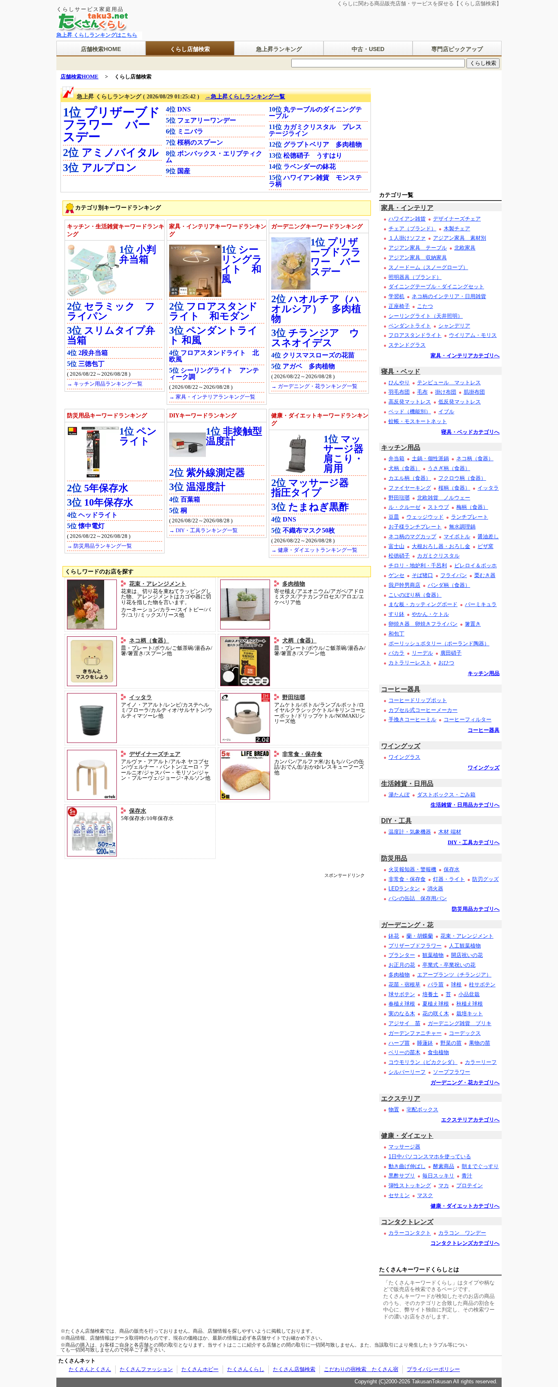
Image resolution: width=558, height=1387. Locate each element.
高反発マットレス (409, 402)
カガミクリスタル (438, 556)
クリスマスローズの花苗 (319, 355)
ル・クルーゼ (404, 507)
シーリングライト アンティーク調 (214, 373)
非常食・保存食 (302, 754)
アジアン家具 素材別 (459, 238)
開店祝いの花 (467, 955)
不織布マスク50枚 (309, 530)
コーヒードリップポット (417, 700)
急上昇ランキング (279, 49)
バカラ (396, 653)
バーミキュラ (481, 604)
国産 (183, 170)
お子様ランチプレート (415, 527)
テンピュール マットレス (449, 382)
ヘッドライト (98, 514)
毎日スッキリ (438, 1176)
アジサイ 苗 (404, 1023)
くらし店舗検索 (190, 49)
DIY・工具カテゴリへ (474, 842)
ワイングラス (404, 757)
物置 (393, 1109)
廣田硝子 (451, 653)
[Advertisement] (215, 896)
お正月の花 (401, 965)
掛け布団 (445, 392)
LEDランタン (404, 888)
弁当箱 (396, 458)
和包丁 (396, 634)
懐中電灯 (91, 525)
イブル (446, 411)
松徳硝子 (399, 556)
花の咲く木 (435, 1013)
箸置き (473, 624)
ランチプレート (469, 517)
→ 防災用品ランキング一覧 (99, 546)
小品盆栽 (469, 994)
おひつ (446, 663)
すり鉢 (396, 614)
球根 (456, 984)
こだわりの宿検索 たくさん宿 (361, 1369)
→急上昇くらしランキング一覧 (245, 96)
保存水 (137, 810)
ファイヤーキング (409, 488)
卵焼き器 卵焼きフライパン (423, 624)
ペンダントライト (409, 326)
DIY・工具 (396, 820)
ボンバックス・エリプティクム (214, 156)
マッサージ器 (404, 1147)
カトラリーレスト (409, 663)
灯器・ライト (449, 879)
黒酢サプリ (401, 1176)
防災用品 (394, 858)
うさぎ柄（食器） (449, 468)
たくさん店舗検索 (294, 1369)
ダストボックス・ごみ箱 (446, 795)
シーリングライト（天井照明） (425, 316)
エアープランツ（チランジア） (454, 975)
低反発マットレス (459, 402)
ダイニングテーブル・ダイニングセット (436, 286)
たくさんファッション (146, 1369)
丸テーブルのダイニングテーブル (315, 112)
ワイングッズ (400, 746)
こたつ (425, 306)
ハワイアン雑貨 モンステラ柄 (315, 180)
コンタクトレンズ (407, 1221)
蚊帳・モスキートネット (417, 421)
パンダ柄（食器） (449, 585)
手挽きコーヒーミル (412, 719)
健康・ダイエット (407, 1135)
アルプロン (109, 168)
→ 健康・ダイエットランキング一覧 (314, 550)
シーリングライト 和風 (241, 264)
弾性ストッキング (409, 1185)
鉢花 (393, 936)
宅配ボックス (422, 1109)
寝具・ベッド (400, 371)
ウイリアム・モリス (473, 335)
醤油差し (488, 536)
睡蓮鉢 (425, 1043)
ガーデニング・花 (407, 924)
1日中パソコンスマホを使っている (429, 1156)
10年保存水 (108, 502)
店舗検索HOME (101, 49)
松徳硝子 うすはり (312, 155)
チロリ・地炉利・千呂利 (417, 565)
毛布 (422, 392)
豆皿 (393, 517)
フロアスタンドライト (415, 335)
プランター (401, 955)
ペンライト (138, 436)
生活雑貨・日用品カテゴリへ (465, 805)
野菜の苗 (451, 1043)
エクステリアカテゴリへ (470, 1120)
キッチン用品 (400, 447)
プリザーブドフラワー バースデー (111, 124)
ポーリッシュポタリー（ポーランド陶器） (438, 643)
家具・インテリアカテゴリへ (465, 356)
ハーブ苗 (399, 1043)
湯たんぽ (399, 795)
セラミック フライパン (111, 311)
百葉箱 (190, 499)
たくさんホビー (200, 1369)
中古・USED (368, 49)
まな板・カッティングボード (423, 604)
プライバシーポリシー (433, 1369)
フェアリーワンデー (206, 120)
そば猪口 (422, 575)
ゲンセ (396, 575)
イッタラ (140, 697)
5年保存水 (106, 488)
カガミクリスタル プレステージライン (315, 130)
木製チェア (457, 228)
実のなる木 (401, 1013)
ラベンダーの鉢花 (309, 166)
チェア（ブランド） (412, 228)
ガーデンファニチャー (415, 1033)
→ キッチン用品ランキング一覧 (105, 384)
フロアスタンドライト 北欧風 (214, 356)
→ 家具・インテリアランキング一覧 (212, 397)
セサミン (399, 1195)
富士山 (396, 546)
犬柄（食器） (299, 640)
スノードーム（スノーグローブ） (428, 267)
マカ (443, 1185)
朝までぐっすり (480, 1166)
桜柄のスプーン (200, 142)
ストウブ (438, 507)
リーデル (422, 653)
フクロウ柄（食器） (462, 478)
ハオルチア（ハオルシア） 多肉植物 (316, 309)
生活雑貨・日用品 (407, 783)
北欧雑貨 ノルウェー (443, 498)
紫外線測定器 (215, 472)
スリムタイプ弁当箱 (111, 335)
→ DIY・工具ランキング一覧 (203, 530)
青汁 (467, 1176)
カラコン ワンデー (462, 1233)
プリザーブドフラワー (415, 946)
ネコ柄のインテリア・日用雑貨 (449, 296)
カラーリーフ (481, 1062)
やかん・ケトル (430, 614)
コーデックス (465, 1033)
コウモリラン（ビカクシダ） (423, 1062)
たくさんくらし (245, 1369)
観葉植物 (433, 955)
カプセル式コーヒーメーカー (423, 710)
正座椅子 (399, 306)
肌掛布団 (474, 392)
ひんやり (399, 382)
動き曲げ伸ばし (407, 1166)
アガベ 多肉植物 (309, 366)
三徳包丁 (91, 363)
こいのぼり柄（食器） (415, 595)
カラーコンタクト (409, 1233)
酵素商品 (443, 1166)
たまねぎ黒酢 (318, 507)
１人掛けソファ (407, 238)
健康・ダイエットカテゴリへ (465, 1206)
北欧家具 (464, 248)
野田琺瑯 (293, 697)
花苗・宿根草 (404, 984)
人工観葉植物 (465, 946)
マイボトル (457, 536)
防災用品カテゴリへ (476, 909)
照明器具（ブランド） (415, 277)
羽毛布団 (399, 392)
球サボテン (401, 994)
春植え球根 (401, 1004)
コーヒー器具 (400, 689)
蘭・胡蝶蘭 (419, 936)
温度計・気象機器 (409, 832)
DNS (184, 109)
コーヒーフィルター (467, 719)
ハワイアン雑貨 (407, 219)
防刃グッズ (485, 879)
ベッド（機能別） (409, 411)
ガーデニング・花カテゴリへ (465, 1083)
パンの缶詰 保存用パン (417, 898)
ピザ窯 (485, 546)
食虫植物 (438, 1052)
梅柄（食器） (472, 507)
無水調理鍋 (462, 527)
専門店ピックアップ (457, 49)
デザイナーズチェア (155, 754)
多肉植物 (293, 583)
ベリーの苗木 (404, 1052)
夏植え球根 (435, 1004)
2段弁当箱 (93, 352)
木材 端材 (449, 832)
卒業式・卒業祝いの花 (448, 965)
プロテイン (469, 1185)
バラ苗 (436, 984)
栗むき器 (485, 575)
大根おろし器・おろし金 (441, 546)
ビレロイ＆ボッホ (475, 565)
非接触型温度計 (234, 436)
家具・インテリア (407, 207)
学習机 (396, 296)
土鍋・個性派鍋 (430, 458)
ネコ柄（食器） (149, 640)
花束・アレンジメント (157, 583)
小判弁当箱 (137, 254)
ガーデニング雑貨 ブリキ (459, 1023)
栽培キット (469, 1013)
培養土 (430, 994)
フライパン (453, 575)
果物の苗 (479, 1043)
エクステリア (400, 1098)
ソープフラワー (451, 1072)
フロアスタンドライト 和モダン (213, 311)
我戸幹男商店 (404, 585)
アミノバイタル (120, 152)
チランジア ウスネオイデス (315, 338)
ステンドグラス (407, 345)
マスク (425, 1195)
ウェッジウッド (425, 517)
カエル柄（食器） (409, 478)
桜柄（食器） (454, 488)
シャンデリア (454, 326)
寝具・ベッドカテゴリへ (470, 432)
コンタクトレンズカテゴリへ (465, 1243)
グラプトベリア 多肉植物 (322, 144)
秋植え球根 (469, 1004)
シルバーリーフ (407, 1072)
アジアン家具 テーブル (417, 248)
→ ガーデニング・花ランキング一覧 (314, 386)
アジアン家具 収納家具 (417, 257)
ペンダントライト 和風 (213, 335)
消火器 (435, 888)
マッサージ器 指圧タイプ (315, 487)
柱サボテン (482, 984)
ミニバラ (190, 131)
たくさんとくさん (90, 1369)
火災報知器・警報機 (412, 869)
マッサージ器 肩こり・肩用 (348, 454)
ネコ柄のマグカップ (412, 536)
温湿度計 (205, 487)
